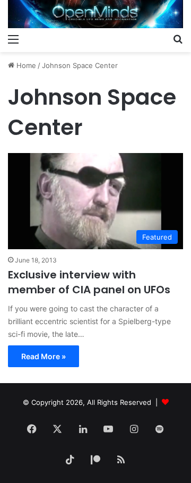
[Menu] (13, 39)
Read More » (43, 356)
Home (25, 65)
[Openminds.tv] (95, 14)
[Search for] (177, 39)
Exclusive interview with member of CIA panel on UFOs (89, 282)
